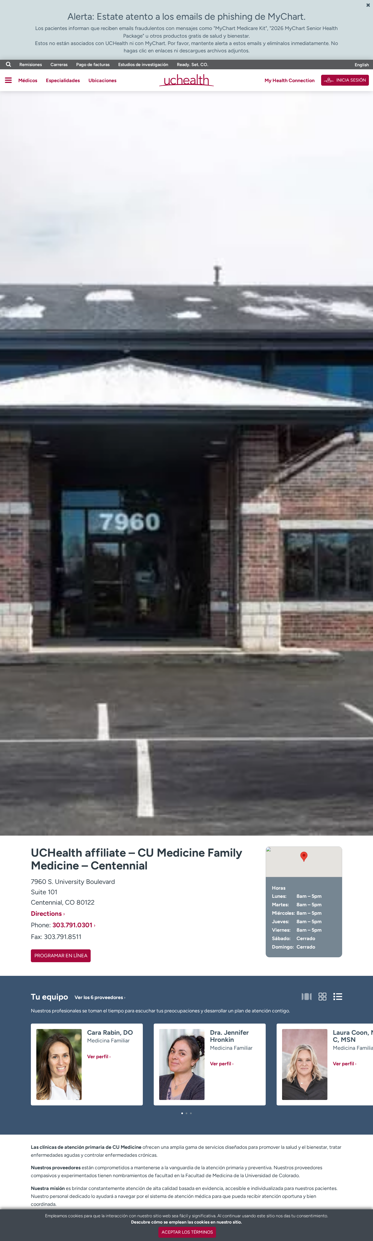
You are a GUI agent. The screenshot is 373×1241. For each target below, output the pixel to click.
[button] (182, 1113)
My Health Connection (290, 80)
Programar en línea (60, 956)
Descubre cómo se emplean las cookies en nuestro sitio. (186, 1222)
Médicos (27, 80)
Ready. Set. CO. (192, 64)
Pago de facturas (92, 64)
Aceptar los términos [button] (187, 1232)
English (362, 64)
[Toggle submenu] (8, 80)
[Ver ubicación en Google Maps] (304, 862)
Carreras (59, 64)
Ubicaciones (102, 80)
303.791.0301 (72, 925)
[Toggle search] (8, 64)
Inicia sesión (351, 80)
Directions (46, 913)
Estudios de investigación (143, 64)
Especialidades (63, 80)
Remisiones (30, 64)
